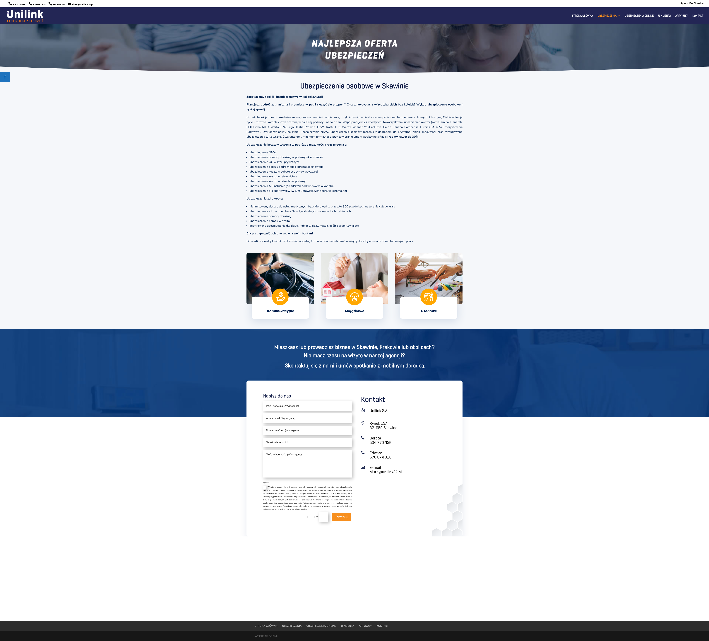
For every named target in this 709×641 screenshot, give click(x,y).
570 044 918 (37, 4)
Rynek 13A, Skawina (692, 3)
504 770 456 (17, 4)
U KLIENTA (664, 15)
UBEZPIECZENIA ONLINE (639, 15)
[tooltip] (5, 77)
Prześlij (341, 516)
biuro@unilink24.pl (386, 471)
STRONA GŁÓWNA (582, 15)
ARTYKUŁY (681, 15)
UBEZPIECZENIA (606, 15)
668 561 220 (57, 4)
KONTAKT (697, 15)
